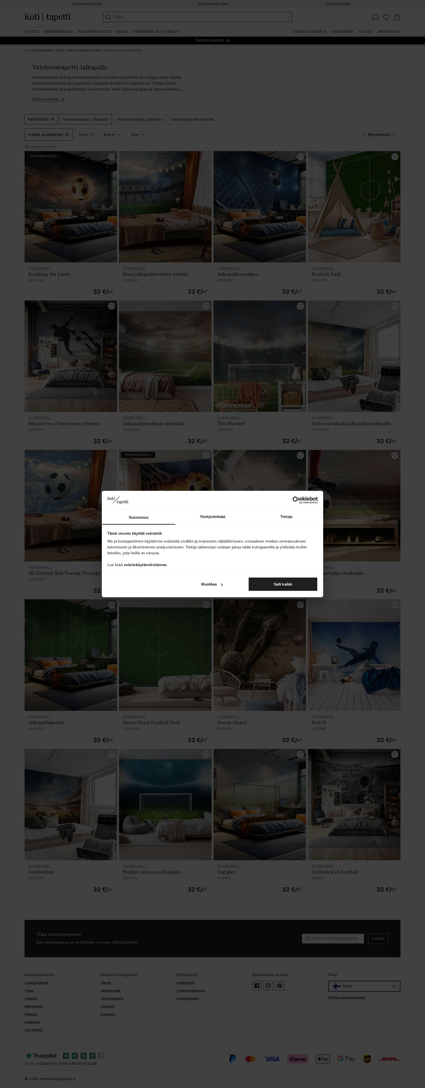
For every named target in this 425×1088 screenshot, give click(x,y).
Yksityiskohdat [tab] (212, 516)
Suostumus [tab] (139, 517)
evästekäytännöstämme (145, 564)
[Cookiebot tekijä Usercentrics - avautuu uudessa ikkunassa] (296, 500)
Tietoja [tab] (286, 516)
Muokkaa (209, 584)
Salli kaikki (283, 584)
